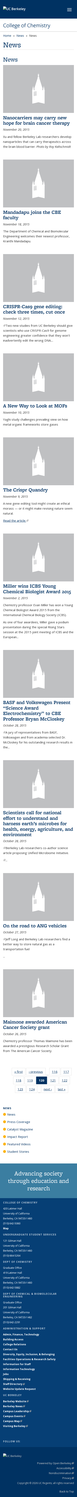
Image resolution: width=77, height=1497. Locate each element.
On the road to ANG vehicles (35, 925)
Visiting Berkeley (15, 1426)
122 (66, 1081)
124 (33, 1090)
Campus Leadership (17, 1411)
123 (22, 1090)
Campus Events (14, 1416)
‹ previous (37, 1072)
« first (19, 1072)
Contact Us (10, 1349)
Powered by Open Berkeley (55, 1463)
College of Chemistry (26, 25)
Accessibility (65, 1468)
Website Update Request (19, 1389)
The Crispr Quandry (25, 489)
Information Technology (19, 1369)
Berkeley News (14, 1406)
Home (7, 36)
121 (54, 1081)
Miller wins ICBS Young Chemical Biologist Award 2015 (37, 588)
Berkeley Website (16, 1401)
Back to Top (67, 1491)
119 (31, 1081)
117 (67, 1073)
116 (56, 1073)
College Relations (14, 1344)
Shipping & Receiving (16, 1379)
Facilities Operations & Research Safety (29, 1359)
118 (20, 1081)
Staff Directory (14, 1384)
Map (6, 1228)
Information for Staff (17, 1364)
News (20, 36)
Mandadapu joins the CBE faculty (32, 215)
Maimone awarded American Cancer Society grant (35, 1024)
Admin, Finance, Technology (21, 1334)
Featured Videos (19, 1144)
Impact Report (17, 1137)
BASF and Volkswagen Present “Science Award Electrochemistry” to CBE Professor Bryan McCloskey (36, 710)
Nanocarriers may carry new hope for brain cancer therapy (36, 120)
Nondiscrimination (61, 1473)
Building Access (13, 1339)
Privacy (68, 1478)
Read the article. (16, 520)
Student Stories (18, 1151)
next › (49, 1089)
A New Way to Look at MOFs (35, 405)
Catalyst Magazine (20, 1129)
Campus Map (12, 1421)
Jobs (6, 1374)
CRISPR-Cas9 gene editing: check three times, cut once (34, 309)
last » (63, 1089)
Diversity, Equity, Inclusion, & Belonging (29, 1354)
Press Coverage (18, 1122)
